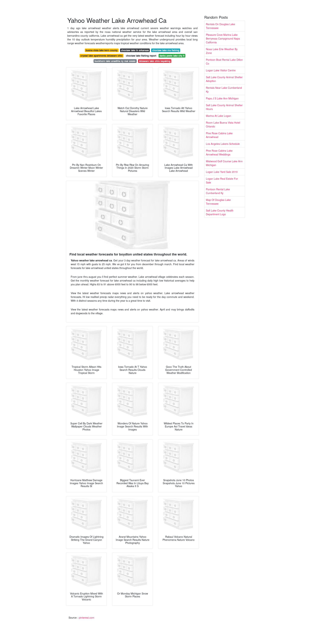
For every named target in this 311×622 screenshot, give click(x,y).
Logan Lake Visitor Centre (221, 70)
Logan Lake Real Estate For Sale (222, 180)
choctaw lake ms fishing (165, 50)
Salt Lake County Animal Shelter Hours (224, 107)
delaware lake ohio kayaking (154, 61)
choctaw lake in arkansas (135, 50)
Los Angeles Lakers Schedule (223, 144)
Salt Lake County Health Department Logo (219, 212)
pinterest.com (86, 617)
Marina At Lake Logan (218, 116)
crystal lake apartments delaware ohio (101, 55)
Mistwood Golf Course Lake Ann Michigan (224, 163)
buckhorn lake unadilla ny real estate (115, 61)
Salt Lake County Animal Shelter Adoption (224, 79)
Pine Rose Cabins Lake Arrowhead (219, 135)
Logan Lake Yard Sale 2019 (222, 172)
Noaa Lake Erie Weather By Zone (222, 51)
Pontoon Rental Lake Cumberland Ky (218, 191)
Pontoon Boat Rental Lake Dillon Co (224, 61)
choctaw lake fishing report (141, 55)
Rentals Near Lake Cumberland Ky (224, 89)
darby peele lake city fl (171, 55)
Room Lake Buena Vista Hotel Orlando (223, 124)
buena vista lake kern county (102, 50)
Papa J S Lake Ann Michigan (222, 98)
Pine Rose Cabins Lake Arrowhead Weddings (219, 152)
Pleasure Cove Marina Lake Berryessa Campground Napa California (223, 38)
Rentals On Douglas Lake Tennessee (220, 26)
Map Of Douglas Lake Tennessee (218, 201)
